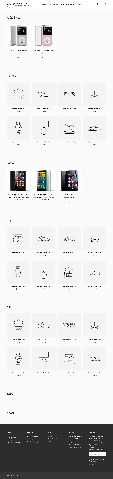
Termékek (44, 4)
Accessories (54, 4)
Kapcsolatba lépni (53, 439)
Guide (62, 4)
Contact (79, 4)
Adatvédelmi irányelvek (75, 436)
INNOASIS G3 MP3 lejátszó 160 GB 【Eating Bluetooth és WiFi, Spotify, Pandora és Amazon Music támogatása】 (18, 196)
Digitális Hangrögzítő (33, 442)
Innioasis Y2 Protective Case (44, 50)
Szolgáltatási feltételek (75, 442)
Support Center (70, 4)
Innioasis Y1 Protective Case (18, 50)
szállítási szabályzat (74, 445)
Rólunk (50, 436)
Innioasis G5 (69, 195)
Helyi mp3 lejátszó (32, 436)
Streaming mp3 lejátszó (34, 439)
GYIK (49, 442)
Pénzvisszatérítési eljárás (76, 439)
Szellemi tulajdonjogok (75, 447)
